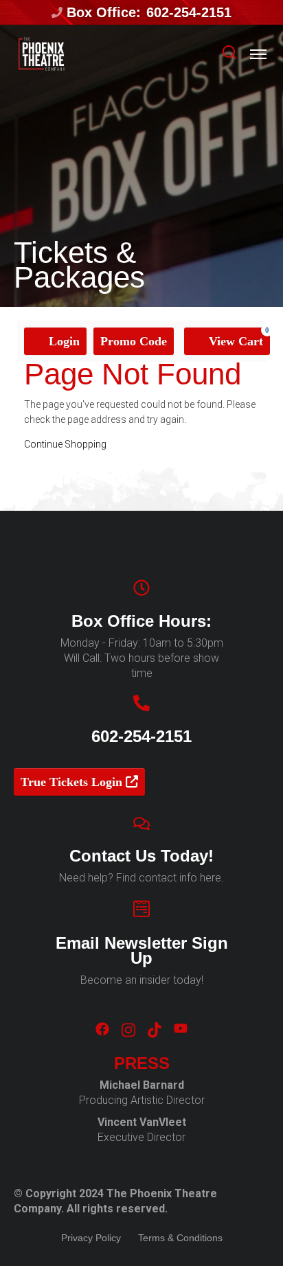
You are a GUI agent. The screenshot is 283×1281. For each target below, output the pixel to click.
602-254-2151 (188, 12)
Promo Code (133, 341)
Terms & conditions (180, 1237)
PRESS (142, 1063)
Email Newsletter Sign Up (142, 951)
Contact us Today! (141, 856)
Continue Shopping (65, 444)
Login (62, 341)
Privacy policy (91, 1237)
